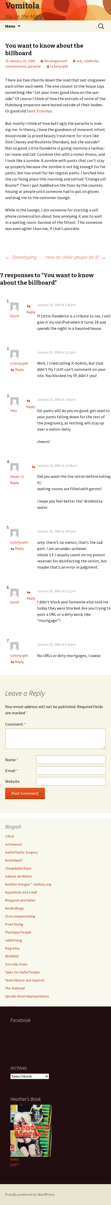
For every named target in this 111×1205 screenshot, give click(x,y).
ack (79, 61)
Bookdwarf (13, 860)
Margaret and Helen (20, 900)
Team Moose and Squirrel (24, 980)
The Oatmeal (15, 988)
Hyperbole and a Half (21, 892)
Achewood (13, 844)
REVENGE (12, 956)
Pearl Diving (14, 924)
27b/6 (9, 836)
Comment (15, 724)
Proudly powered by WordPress (30, 1194)
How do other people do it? (75, 257)
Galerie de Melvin (18, 876)
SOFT (14, 1164)
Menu (10, 26)
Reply (19, 369)
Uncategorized (55, 61)
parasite (34, 66)
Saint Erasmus (39, 110)
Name (11, 759)
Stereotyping (21, 257)
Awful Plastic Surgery (21, 852)
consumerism (15, 66)
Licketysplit (59, 66)
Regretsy (12, 948)
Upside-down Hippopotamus (27, 996)
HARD (14, 1159)
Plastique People (18, 932)
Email (11, 770)
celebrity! (91, 61)
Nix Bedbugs (14, 908)
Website (12, 781)
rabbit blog (13, 940)
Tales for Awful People (22, 972)
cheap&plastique (18, 868)
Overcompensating (20, 916)
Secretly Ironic (16, 964)
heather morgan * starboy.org (28, 884)
